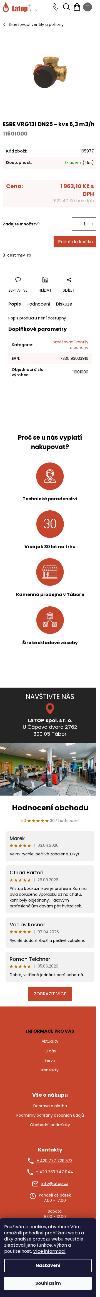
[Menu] (87, 7)
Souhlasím (48, 1283)
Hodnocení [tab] (38, 304)
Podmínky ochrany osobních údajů (50, 1115)
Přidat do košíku (75, 241)
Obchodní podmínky (50, 1125)
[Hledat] (66, 7)
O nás (50, 1051)
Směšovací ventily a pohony (70, 344)
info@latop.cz (54, 1183)
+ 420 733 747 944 (54, 1172)
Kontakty (50, 1070)
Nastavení (48, 1265)
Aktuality (50, 1041)
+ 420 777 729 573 (54, 1160)
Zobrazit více (50, 994)
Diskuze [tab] (64, 304)
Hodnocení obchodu (50, 808)
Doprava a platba (50, 1106)
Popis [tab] (14, 304)
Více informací (49, 1251)
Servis (50, 1060)
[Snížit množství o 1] (76, 224)
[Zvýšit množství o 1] (93, 224)
